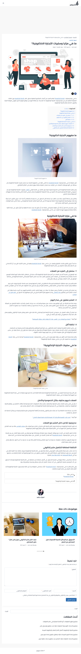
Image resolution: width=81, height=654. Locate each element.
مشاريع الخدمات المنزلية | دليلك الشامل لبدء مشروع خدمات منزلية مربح (58, 639)
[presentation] (59, 524)
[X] (72, 93)
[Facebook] (75, 93)
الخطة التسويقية (67, 455)
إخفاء (66, 109)
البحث (76, 608)
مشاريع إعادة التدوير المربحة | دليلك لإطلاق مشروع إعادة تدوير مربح (59, 634)
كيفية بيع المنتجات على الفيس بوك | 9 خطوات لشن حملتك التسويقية (51, 319)
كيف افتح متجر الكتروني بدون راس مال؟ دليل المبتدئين (22, 540)
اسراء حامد (40, 497)
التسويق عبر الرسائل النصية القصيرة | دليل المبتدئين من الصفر (60, 540)
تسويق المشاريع (68, 37)
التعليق (73, 569)
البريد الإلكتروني (46, 591)
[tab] (40, 475)
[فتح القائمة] (3, 3)
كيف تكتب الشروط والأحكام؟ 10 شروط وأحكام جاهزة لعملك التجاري (51, 417)
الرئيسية (75, 37)
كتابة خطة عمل (55, 455)
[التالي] (6, 531)
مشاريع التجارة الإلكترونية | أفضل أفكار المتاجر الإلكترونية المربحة (60, 630)
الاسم (74, 591)
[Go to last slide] (74, 531)
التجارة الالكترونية (60, 98)
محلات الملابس (20, 426)
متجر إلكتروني (57, 292)
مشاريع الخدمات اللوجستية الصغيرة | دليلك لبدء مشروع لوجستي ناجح (59, 626)
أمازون (28, 189)
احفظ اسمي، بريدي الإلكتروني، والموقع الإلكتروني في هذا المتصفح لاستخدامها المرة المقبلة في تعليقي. (49, 595)
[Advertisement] (40, 18)
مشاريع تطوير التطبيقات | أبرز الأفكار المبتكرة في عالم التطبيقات (60, 621)
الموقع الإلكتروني (21, 591)
